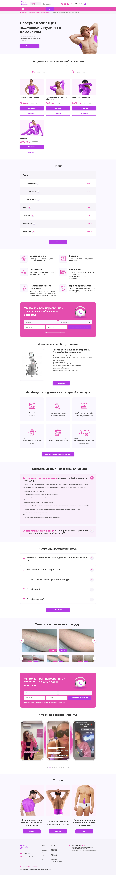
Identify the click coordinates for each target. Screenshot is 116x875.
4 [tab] (56, 767)
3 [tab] (54, 767)
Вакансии (44, 852)
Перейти (31, 831)
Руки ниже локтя (29, 191)
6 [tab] (61, 767)
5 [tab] (59, 767)
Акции (39, 9)
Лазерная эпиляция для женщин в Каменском (56, 849)
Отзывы (44, 848)
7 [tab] (63, 767)
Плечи (25, 207)
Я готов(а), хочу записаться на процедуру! (58, 454)
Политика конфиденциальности (29, 866)
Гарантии (44, 850)
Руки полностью (29, 183)
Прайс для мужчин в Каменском (56, 862)
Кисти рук (26, 215)
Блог (43, 855)
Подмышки (26, 232)
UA (20, 9)
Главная (30, 9)
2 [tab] (52, 767)
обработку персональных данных (55, 332)
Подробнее (31, 113)
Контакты (93, 9)
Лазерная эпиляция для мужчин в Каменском (56, 854)
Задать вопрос (58, 609)
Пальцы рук (27, 223)
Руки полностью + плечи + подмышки (56, 99)
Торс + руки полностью (81, 98)
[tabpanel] (58, 422)
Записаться (29, 46)
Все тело (23, 138)
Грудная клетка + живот (29, 98)
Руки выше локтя (29, 199)
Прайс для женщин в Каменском (56, 858)
